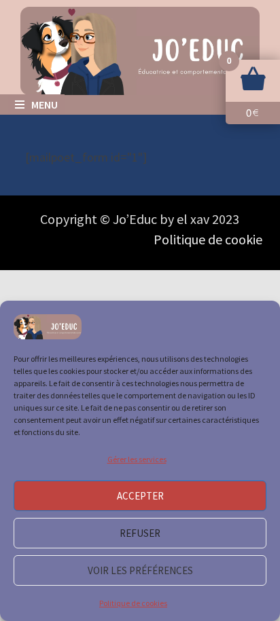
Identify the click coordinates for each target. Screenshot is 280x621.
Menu (44, 104)
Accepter (140, 495)
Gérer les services (137, 459)
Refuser (140, 533)
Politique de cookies (133, 603)
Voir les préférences (140, 570)
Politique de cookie (208, 239)
